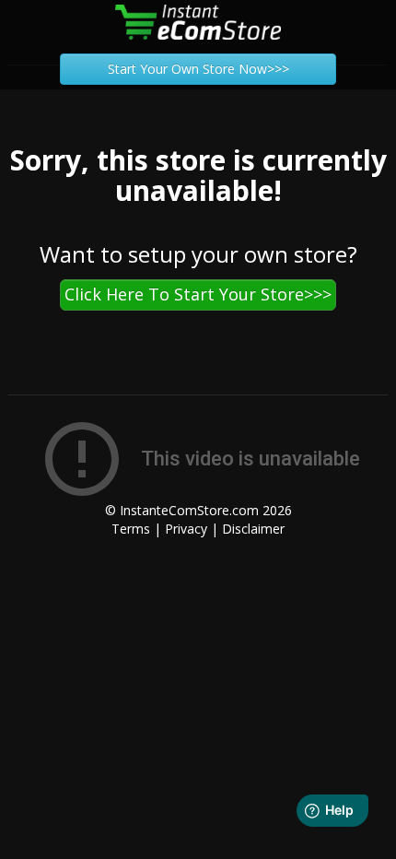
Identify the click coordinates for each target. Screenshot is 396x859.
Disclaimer (253, 528)
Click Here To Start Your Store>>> (198, 294)
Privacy (186, 528)
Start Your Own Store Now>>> (198, 68)
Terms (130, 528)
